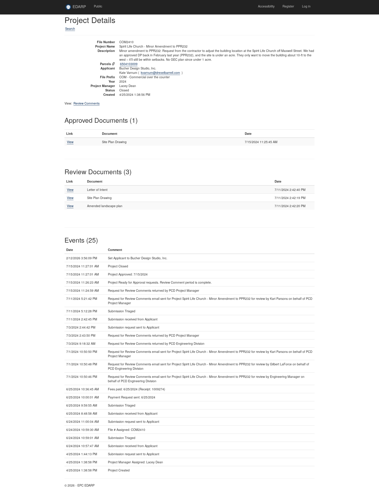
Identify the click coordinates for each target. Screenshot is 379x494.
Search (70, 28)
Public (98, 6)
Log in (306, 6)
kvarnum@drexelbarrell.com (160, 72)
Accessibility (266, 6)
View (70, 142)
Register (288, 6)
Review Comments (86, 103)
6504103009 (129, 64)
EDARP (81, 8)
